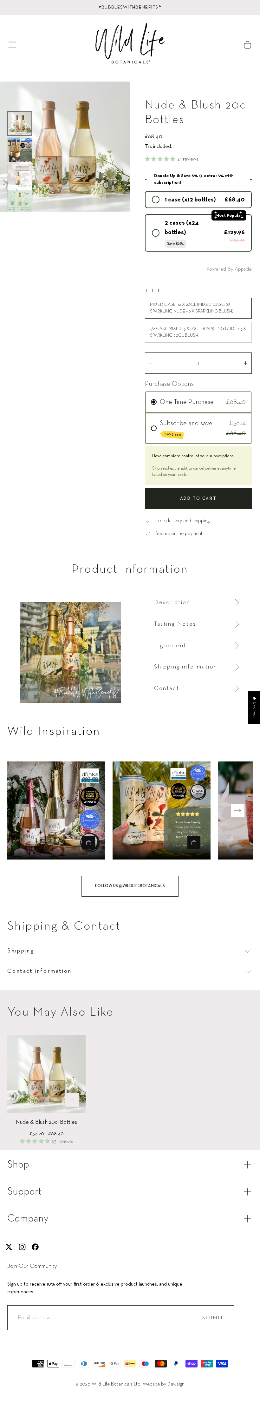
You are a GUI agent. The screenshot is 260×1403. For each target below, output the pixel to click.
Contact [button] (166, 688)
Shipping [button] (20, 951)
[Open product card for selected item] (88, 843)
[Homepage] (130, 45)
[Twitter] (9, 1247)
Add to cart (198, 499)
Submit (213, 1317)
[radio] (198, 199)
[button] (12, 45)
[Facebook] (35, 1247)
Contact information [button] (39, 971)
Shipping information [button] (186, 667)
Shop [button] (18, 1165)
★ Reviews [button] (254, 707)
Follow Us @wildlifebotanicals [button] (130, 886)
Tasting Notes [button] (175, 624)
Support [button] (24, 1192)
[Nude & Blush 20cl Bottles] (46, 1074)
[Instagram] (22, 1247)
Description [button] (172, 602)
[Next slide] (237, 810)
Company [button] (28, 1219)
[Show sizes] (72, 1100)
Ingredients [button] (172, 646)
